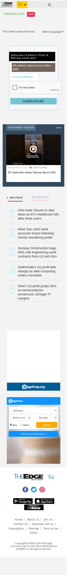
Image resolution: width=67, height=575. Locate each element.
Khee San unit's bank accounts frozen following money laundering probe (36, 233)
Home (19, 519)
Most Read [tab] (16, 197)
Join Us (47, 519)
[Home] (7, 3)
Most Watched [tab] (40, 197)
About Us (33, 519)
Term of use (50, 528)
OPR (31, 14)
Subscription (16, 528)
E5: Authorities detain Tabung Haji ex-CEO (32, 172)
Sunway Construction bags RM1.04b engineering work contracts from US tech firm (37, 252)
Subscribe (33, 101)
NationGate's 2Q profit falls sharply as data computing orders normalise (37, 271)
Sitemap (33, 528)
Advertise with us (42, 524)
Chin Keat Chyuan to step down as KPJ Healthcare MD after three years (38, 214)
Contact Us (21, 524)
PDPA (33, 533)
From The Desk (40, 167)
